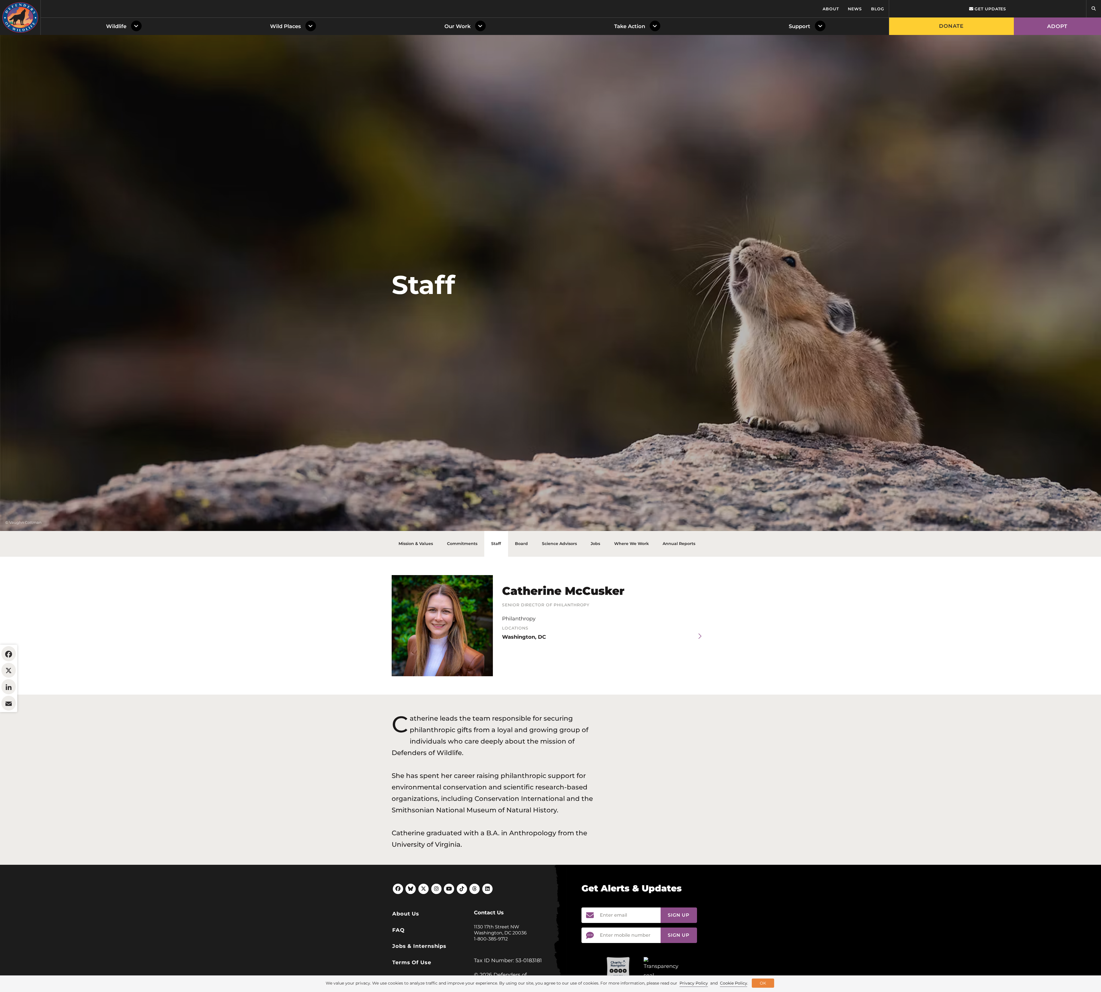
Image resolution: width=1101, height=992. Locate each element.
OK (763, 983)
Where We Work (631, 543)
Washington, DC (524, 637)
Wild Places (285, 26)
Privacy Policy (694, 983)
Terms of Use (411, 962)
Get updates (989, 8)
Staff (496, 543)
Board (521, 543)
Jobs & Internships (419, 946)
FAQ (398, 930)
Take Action (629, 26)
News (855, 8)
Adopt (1057, 26)
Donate (951, 26)
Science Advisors (559, 543)
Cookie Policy (733, 983)
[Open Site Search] (1093, 8)
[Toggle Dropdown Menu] (137, 26)
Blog (877, 8)
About (831, 8)
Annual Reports (679, 543)
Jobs (595, 543)
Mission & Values (416, 543)
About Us (405, 914)
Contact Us (489, 912)
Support (799, 26)
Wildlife (116, 26)
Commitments (462, 543)
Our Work (457, 26)
